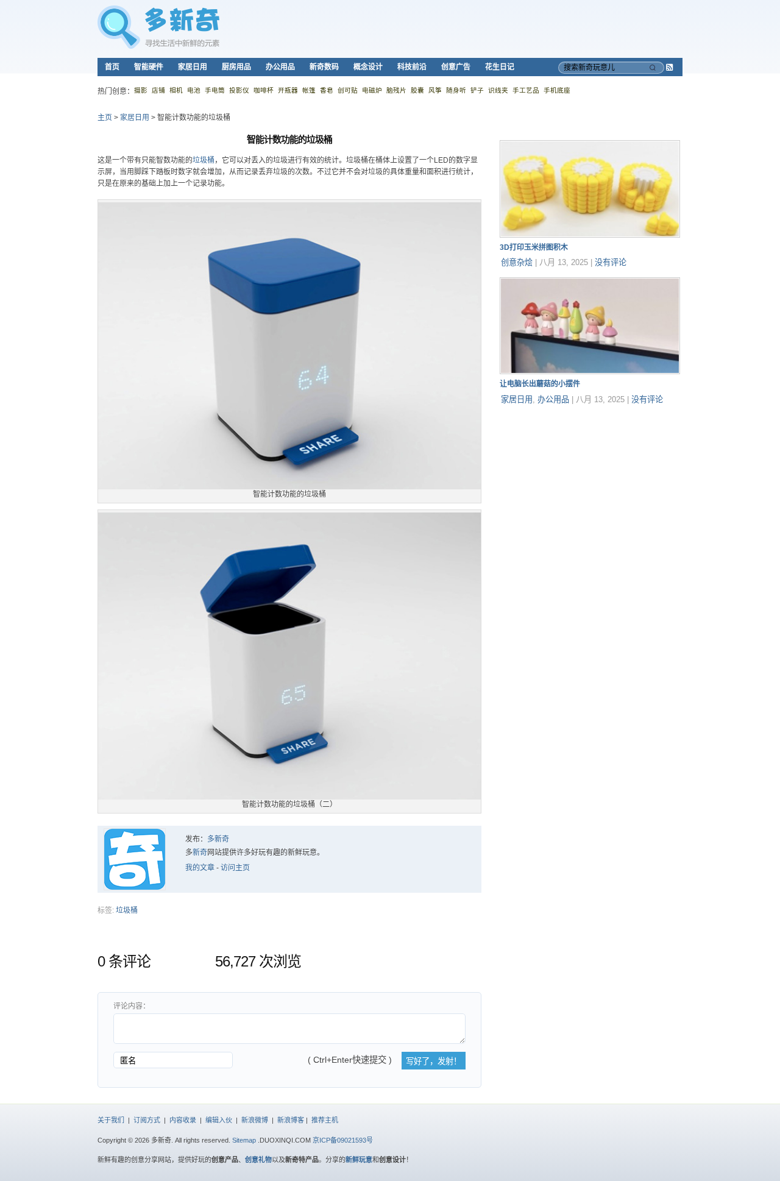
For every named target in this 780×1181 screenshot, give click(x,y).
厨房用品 (236, 67)
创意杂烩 (517, 262)
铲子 (477, 90)
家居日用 (192, 67)
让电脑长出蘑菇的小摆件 (540, 384)
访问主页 (235, 868)
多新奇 (218, 839)
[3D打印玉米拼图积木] (590, 235)
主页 (105, 117)
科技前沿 (412, 67)
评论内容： (131, 1006)
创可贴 (348, 90)
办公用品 (280, 67)
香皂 (326, 90)
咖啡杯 (264, 90)
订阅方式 (146, 1120)
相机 (176, 90)
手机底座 (557, 90)
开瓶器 (288, 90)
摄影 (140, 90)
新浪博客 (290, 1120)
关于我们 (111, 1120)
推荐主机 (324, 1120)
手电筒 (215, 90)
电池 (193, 90)
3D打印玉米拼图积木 (534, 247)
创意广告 (455, 67)
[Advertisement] (591, 490)
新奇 (200, 852)
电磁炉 (372, 90)
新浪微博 (254, 1120)
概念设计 (368, 67)
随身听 (456, 90)
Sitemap (244, 1140)
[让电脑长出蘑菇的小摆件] (590, 371)
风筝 (435, 90)
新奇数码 (324, 67)
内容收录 (182, 1120)
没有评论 (610, 262)
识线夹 (498, 90)
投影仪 (239, 90)
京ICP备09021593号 (343, 1140)
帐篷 (309, 90)
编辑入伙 (218, 1120)
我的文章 (199, 868)
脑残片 (396, 90)
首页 (112, 67)
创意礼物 (258, 1159)
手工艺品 (525, 90)
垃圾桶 (203, 160)
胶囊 (417, 90)
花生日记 (499, 67)
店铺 (158, 90)
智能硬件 (148, 67)
